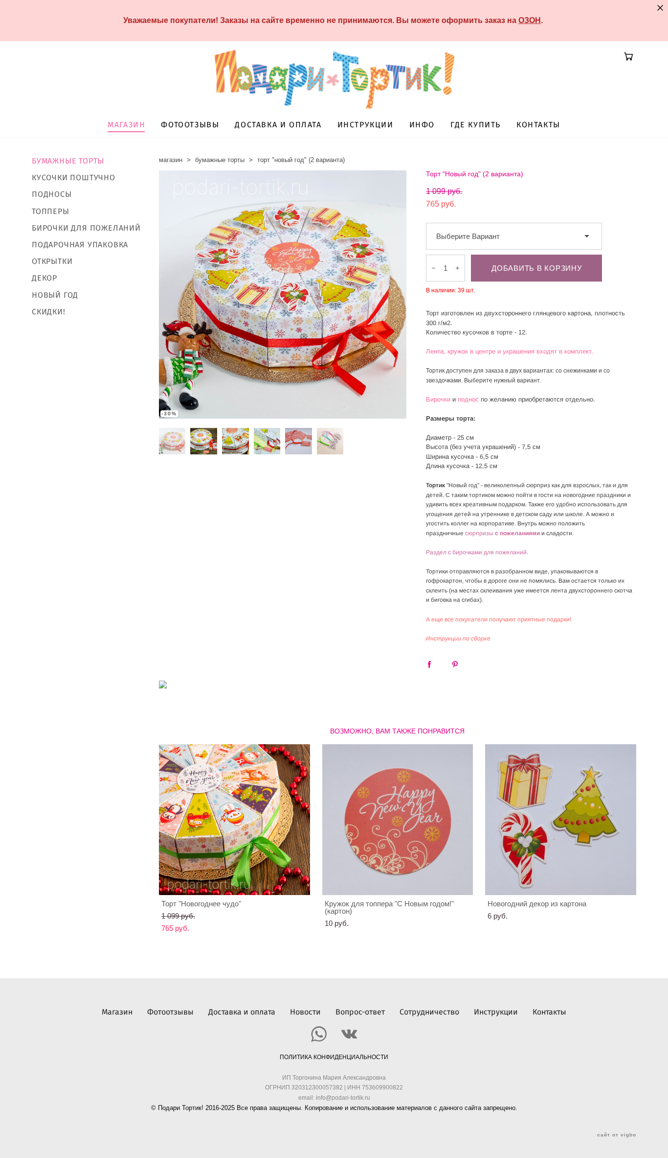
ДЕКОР (44, 278)
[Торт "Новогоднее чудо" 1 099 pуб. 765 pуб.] (234, 819)
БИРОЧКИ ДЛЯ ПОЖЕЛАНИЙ (86, 228)
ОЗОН (529, 20)
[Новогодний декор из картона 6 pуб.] (560, 819)
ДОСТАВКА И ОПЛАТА (278, 125)
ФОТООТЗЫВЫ (190, 125)
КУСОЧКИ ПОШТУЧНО (73, 178)
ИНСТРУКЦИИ (365, 125)
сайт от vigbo (616, 1135)
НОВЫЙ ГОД (55, 295)
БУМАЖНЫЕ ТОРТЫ (68, 161)
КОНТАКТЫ (538, 125)
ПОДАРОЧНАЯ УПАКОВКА (80, 245)
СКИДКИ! (49, 312)
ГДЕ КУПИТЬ (475, 125)
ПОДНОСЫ (52, 194)
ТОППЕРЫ (50, 211)
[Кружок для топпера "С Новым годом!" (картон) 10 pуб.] (397, 819)
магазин (170, 160)
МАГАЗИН (126, 125)
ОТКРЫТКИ (52, 261)
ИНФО (422, 125)
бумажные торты (220, 160)
